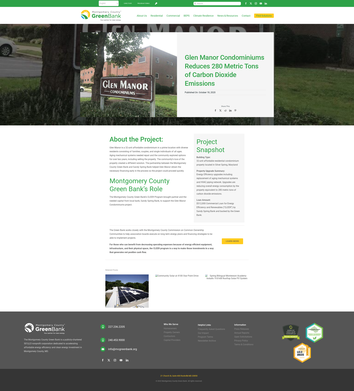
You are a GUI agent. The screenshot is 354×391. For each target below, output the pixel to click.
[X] (220, 111)
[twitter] (251, 3)
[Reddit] (225, 111)
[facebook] (246, 3)
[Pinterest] (235, 111)
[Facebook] (215, 111)
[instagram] (256, 3)
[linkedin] (266, 3)
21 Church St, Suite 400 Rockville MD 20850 (178, 376)
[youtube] (261, 3)
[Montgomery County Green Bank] (101, 10)
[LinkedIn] (230, 111)
